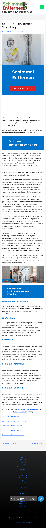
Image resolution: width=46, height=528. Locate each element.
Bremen (23, 485)
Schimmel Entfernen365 (17, 11)
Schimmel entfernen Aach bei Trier (14, 421)
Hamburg (23, 459)
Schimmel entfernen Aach (11, 416)
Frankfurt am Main (23, 467)
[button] (41, 499)
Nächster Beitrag (38, 444)
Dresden (23, 488)
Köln (23, 464)
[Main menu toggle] (42, 7)
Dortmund (23, 478)
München (23, 462)
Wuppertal (23, 503)
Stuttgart (23, 469)
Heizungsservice (19, 412)
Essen (23, 480)
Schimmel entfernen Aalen (11, 430)
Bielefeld (23, 506)
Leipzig (23, 483)
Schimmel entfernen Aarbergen (13, 435)
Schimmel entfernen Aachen (12, 425)
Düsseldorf (23, 475)
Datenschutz (27, 522)
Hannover (23, 493)
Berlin (23, 457)
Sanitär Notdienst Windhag (27, 409)
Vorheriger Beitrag (8, 444)
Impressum (18, 522)
